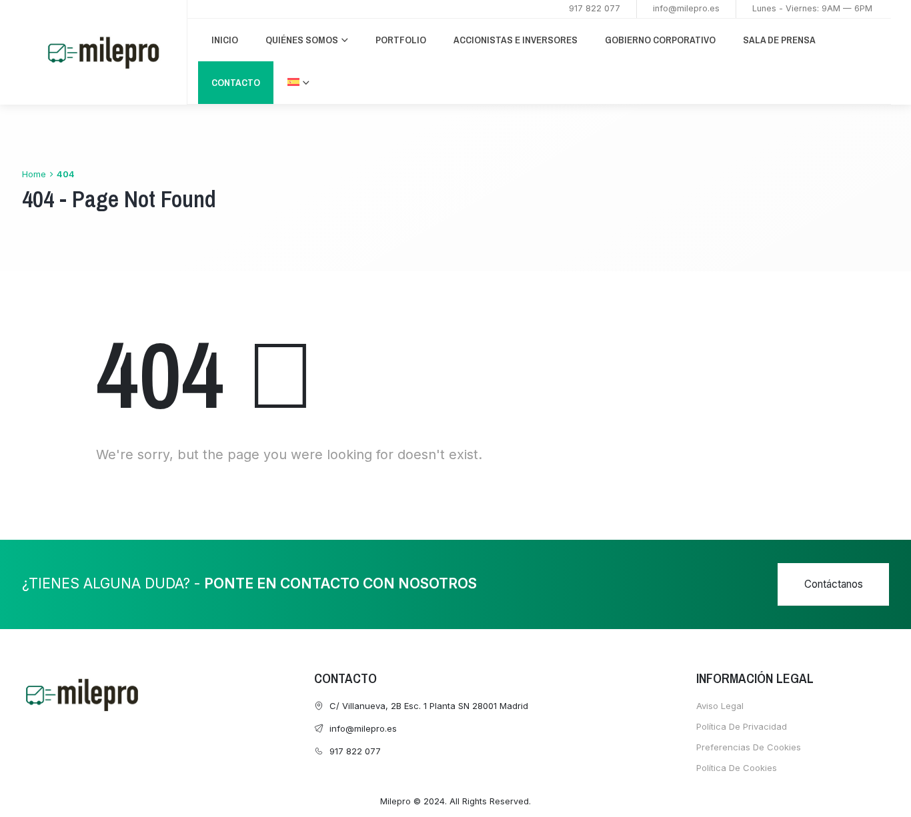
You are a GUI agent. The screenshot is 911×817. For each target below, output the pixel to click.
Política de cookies (736, 767)
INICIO (224, 40)
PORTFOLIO (400, 40)
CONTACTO (235, 82)
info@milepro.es (686, 8)
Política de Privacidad (741, 726)
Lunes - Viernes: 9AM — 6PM (812, 8)
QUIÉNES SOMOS (301, 40)
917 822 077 (594, 8)
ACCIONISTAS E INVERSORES (515, 40)
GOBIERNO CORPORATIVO (660, 40)
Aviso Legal (720, 705)
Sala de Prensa (779, 40)
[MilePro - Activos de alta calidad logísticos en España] (103, 53)
